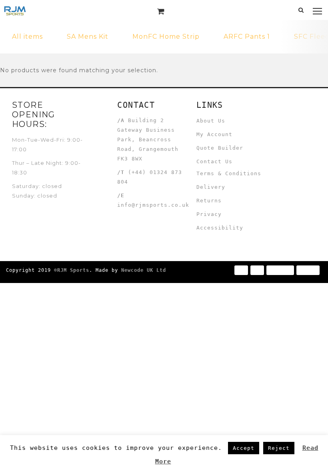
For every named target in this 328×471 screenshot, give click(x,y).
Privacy (209, 214)
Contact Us (214, 161)
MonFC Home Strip (166, 36)
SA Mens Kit (87, 36)
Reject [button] (279, 448)
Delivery (210, 187)
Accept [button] (243, 448)
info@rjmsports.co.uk (153, 205)
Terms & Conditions (228, 173)
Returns (209, 201)
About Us (210, 121)
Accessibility (219, 228)
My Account (214, 134)
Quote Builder (219, 148)
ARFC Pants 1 (247, 36)
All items (27, 36)
